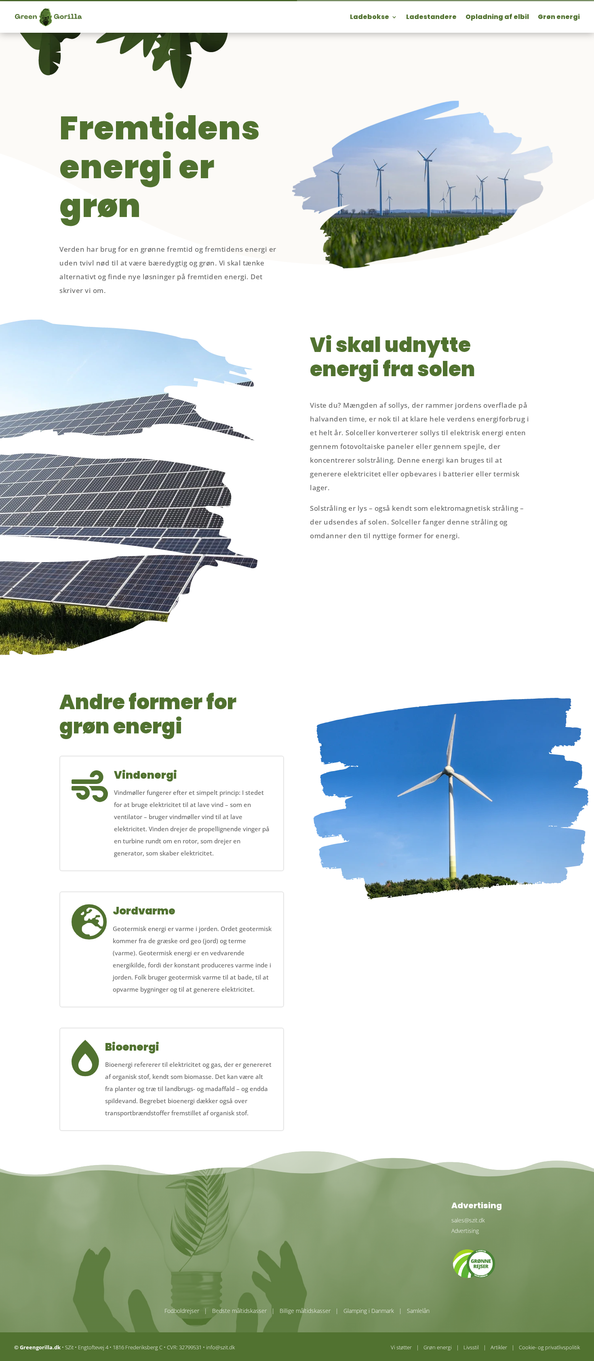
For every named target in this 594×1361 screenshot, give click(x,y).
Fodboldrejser (181, 1311)
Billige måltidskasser (305, 1311)
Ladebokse (369, 16)
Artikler (499, 1347)
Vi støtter (401, 1347)
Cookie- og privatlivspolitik (549, 1347)
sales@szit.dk (468, 1220)
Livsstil (471, 1347)
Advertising (465, 1231)
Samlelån (418, 1311)
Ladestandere (431, 16)
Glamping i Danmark (368, 1311)
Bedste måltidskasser (239, 1311)
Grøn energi (559, 16)
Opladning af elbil (497, 16)
